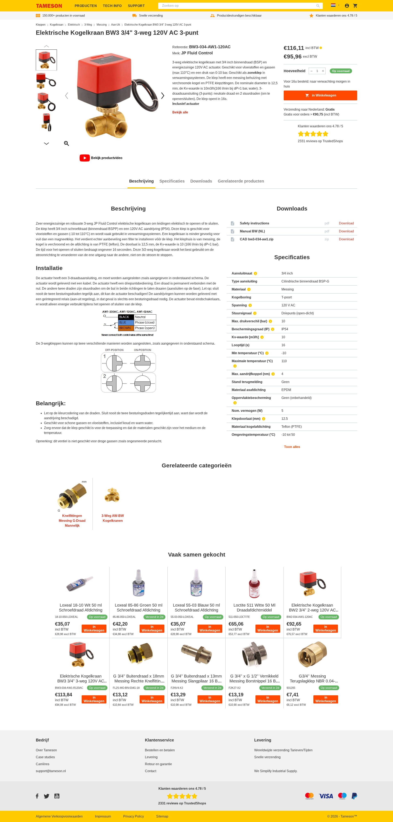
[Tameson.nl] (49, 5)
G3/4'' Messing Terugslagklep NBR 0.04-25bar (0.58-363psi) (312, 681)
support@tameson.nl (51, 771)
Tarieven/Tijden (301, 750)
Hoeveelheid (294, 71)
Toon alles (292, 447)
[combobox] (240, 6)
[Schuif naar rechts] (66, 96)
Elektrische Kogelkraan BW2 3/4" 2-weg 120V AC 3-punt (312, 610)
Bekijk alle (180, 112)
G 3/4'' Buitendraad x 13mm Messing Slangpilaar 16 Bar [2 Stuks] (196, 681)
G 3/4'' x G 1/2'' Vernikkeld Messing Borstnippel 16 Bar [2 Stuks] (254, 681)
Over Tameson (46, 750)
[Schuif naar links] (163, 96)
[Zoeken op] (319, 6)
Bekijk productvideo (106, 158)
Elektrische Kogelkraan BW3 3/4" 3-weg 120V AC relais (80, 681)
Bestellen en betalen (160, 750)
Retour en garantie (158, 764)
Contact (150, 771)
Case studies (45, 757)
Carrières (42, 764)
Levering (151, 757)
